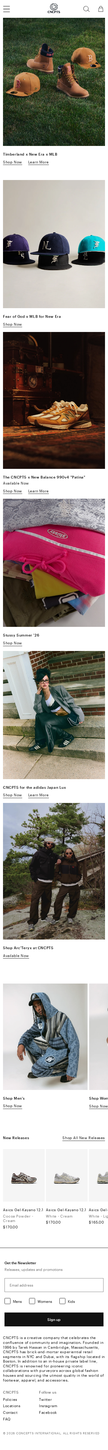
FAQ (7, 1419)
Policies (10, 1399)
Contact (10, 1412)
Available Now (16, 955)
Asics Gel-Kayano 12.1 (23, 1210)
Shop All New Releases (83, 1138)
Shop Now (12, 162)
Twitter (45, 1399)
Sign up (54, 1319)
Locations (11, 1406)
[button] (86, 9)
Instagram (48, 1406)
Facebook (48, 1412)
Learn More (38, 162)
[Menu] (10, 9)
